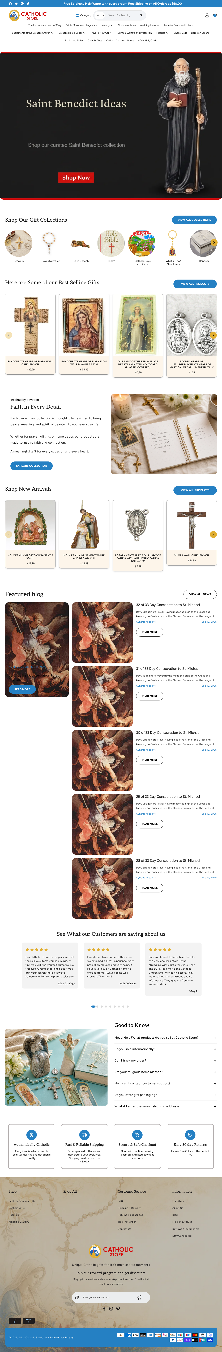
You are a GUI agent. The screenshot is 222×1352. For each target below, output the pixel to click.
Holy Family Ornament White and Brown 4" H (84, 530)
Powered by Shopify (62, 1337)
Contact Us (124, 1228)
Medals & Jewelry (19, 1221)
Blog (175, 1214)
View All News (200, 594)
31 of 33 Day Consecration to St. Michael (167, 668)
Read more (25, 690)
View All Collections (194, 219)
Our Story (178, 1201)
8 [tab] (123, 1007)
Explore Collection (31, 465)
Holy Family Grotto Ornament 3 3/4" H (30, 530)
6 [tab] (115, 1007)
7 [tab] (119, 1007)
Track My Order (127, 1221)
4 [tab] (106, 1007)
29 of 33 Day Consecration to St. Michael (168, 796)
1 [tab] (93, 1007)
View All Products (195, 283)
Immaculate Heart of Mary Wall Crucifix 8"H (30, 330)
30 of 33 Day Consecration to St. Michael (168, 732)
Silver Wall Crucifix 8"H (192, 529)
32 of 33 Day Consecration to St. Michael (168, 605)
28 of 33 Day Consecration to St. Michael (168, 860)
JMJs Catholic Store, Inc (33, 1337)
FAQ (120, 1201)
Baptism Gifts (17, 1207)
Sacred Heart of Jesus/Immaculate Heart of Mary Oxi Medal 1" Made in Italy (192, 332)
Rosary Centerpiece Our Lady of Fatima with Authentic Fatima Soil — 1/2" (138, 531)
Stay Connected (181, 1235)
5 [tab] (110, 1007)
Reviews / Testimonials (185, 1228)
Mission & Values (182, 1221)
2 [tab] (97, 1007)
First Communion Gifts (22, 1201)
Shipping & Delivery (129, 1207)
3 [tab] (102, 1007)
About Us (177, 1207)
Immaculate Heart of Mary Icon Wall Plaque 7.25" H (84, 330)
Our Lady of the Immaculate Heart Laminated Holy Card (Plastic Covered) (138, 332)
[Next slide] (214, 242)
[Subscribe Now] (139, 1297)
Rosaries (14, 1214)
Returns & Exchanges (130, 1214)
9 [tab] (128, 1007)
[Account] (207, 15)
